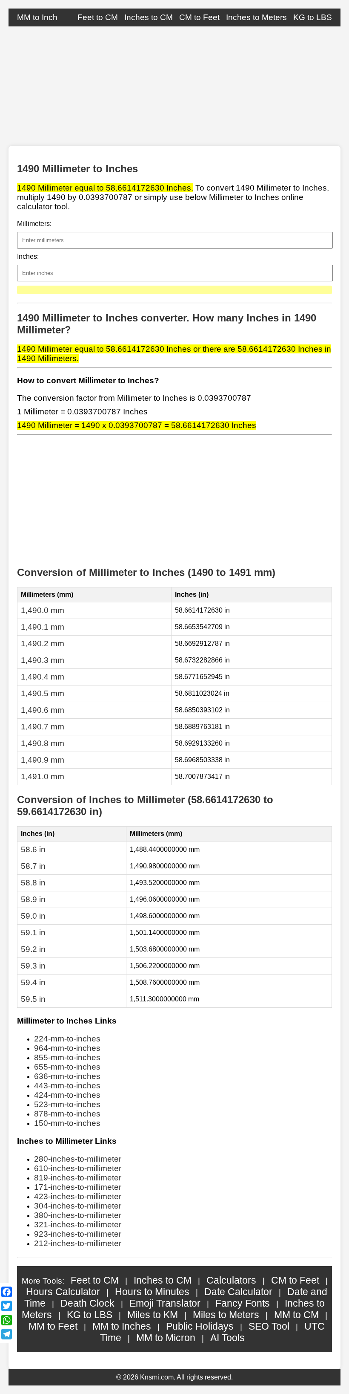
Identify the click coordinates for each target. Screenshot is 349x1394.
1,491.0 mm (42, 776)
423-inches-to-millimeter (77, 1196)
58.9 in (33, 899)
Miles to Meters (226, 1314)
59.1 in (33, 932)
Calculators (231, 1280)
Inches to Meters (256, 17)
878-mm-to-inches (67, 1113)
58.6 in (33, 849)
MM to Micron (165, 1337)
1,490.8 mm (42, 743)
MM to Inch (37, 17)
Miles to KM (152, 1314)
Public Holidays (200, 1326)
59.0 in (33, 915)
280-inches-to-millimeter (77, 1158)
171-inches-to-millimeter (77, 1187)
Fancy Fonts (242, 1303)
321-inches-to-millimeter (77, 1224)
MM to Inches (121, 1326)
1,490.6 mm (42, 710)
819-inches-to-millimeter (77, 1177)
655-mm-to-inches (67, 1066)
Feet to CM (97, 17)
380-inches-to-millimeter (77, 1215)
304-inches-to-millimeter (77, 1205)
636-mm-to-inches (67, 1076)
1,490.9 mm (42, 759)
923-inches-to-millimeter (77, 1233)
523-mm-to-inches (67, 1104)
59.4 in (33, 982)
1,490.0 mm (42, 610)
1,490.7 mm (42, 726)
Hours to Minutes (152, 1291)
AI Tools (227, 1337)
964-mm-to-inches (67, 1048)
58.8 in (33, 882)
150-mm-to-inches (67, 1123)
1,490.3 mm (42, 660)
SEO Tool (269, 1326)
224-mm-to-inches (67, 1038)
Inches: (28, 256)
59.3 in (33, 965)
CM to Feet (199, 17)
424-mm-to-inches (67, 1094)
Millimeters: (34, 223)
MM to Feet (53, 1326)
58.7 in (33, 866)
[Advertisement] (174, 86)
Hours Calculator (63, 1291)
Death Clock (87, 1303)
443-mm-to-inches (67, 1085)
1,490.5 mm (42, 693)
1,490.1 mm (42, 626)
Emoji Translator (164, 1303)
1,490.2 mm (42, 643)
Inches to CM (148, 17)
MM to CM (296, 1314)
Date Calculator (238, 1291)
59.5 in (33, 999)
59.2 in (33, 949)
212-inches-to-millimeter (77, 1243)
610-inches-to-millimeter (77, 1168)
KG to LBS (312, 17)
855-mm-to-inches (67, 1057)
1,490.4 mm (42, 676)
